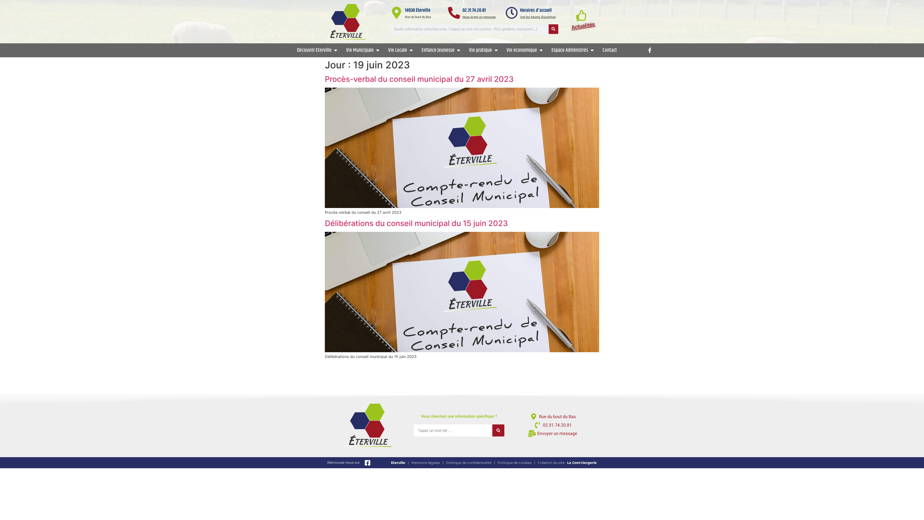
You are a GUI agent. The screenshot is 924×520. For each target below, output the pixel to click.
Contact (610, 50)
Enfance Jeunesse (438, 50)
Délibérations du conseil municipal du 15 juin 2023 (416, 223)
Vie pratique (480, 50)
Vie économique (522, 50)
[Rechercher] (553, 29)
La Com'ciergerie (582, 463)
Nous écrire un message (479, 17)
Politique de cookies (515, 463)
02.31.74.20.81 (474, 10)
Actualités (583, 26)
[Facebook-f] (649, 50)
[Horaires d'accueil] (512, 13)
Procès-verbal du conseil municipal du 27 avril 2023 (419, 79)
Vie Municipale (360, 50)
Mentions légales (425, 463)
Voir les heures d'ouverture (538, 17)
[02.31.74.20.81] (454, 13)
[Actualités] (581, 15)
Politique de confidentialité (468, 463)
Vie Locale (397, 50)
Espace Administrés (570, 50)
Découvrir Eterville (314, 50)
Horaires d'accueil (536, 10)
